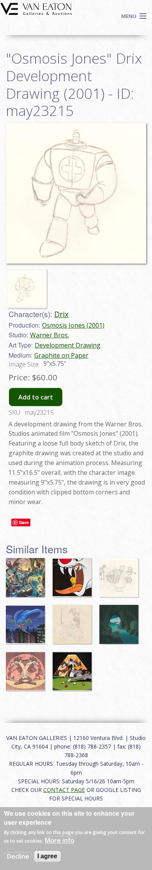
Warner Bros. (49, 335)
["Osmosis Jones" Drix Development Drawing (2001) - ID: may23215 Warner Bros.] (76, 192)
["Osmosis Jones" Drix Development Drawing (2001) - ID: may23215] (29, 285)
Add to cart (35, 397)
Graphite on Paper (61, 355)
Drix (61, 314)
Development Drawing (68, 345)
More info (59, 840)
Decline (18, 856)
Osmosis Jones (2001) (73, 325)
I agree (47, 856)
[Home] (36, 8)
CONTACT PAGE (64, 789)
